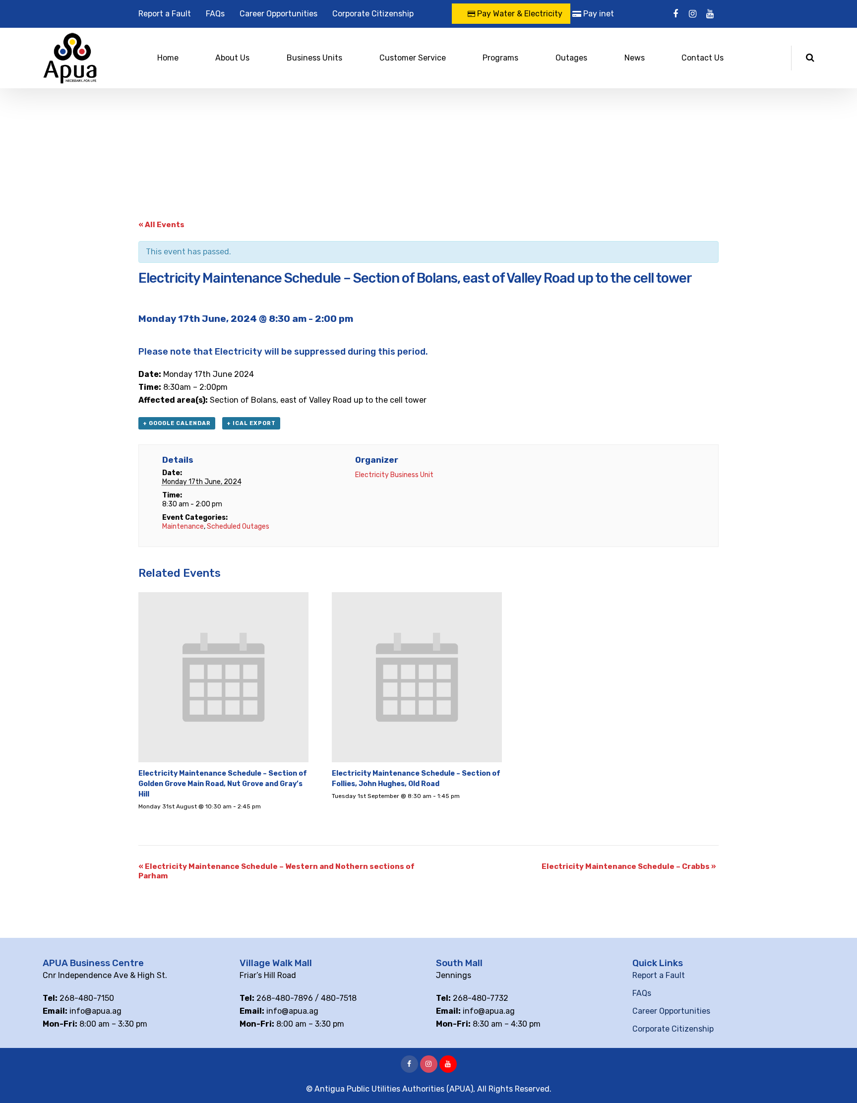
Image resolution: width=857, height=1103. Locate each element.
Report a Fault (164, 13)
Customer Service (412, 57)
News (634, 57)
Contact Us (702, 57)
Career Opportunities (278, 13)
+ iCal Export (251, 423)
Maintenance (183, 526)
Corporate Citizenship (373, 13)
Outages (571, 57)
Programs (500, 57)
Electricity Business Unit (394, 475)
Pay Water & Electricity (518, 13)
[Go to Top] (837, 1081)
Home (168, 57)
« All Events (161, 224)
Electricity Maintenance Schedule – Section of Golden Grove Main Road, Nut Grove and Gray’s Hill (222, 783)
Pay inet (597, 13)
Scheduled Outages (238, 526)
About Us (232, 57)
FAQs (215, 13)
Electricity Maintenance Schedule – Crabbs (629, 866)
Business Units (314, 57)
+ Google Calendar (177, 423)
